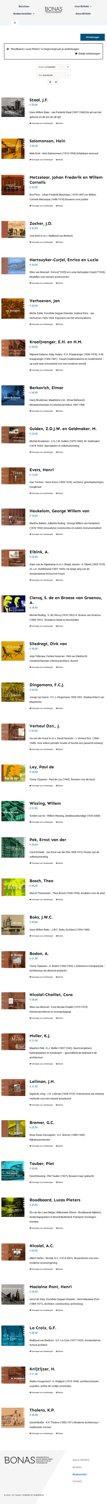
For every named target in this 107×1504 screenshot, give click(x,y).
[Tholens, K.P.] (13, 1418)
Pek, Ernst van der (48, 839)
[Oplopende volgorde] (68, 67)
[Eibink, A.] (13, 558)
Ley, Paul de (42, 766)
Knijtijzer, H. (42, 1368)
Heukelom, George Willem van (59, 510)
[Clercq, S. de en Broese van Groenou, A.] (13, 603)
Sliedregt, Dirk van (48, 643)
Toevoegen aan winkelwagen (42, 123)
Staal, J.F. (39, 99)
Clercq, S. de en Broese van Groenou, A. (66, 600)
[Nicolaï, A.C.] (13, 1252)
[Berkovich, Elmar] (13, 395)
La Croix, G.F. (43, 1327)
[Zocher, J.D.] (13, 229)
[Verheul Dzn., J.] (13, 732)
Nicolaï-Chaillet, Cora (51, 994)
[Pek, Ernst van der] (13, 847)
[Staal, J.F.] (13, 107)
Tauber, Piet (42, 1163)
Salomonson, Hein (47, 140)
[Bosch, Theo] (13, 887)
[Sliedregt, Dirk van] (13, 651)
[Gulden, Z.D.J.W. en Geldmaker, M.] (13, 434)
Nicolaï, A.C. (42, 1245)
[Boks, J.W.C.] (13, 925)
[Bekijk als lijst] (56, 82)
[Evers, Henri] (13, 475)
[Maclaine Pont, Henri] (13, 1294)
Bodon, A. (39, 953)
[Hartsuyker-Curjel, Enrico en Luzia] (13, 265)
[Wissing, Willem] (13, 811)
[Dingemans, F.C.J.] (13, 692)
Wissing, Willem (45, 803)
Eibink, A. (39, 551)
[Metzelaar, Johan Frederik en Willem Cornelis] (13, 185)
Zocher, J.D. (41, 223)
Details (60, 123)
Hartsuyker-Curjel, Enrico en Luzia (64, 259)
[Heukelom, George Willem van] (13, 517)
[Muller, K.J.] (13, 1041)
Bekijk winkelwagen (89, 53)
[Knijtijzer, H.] (13, 1375)
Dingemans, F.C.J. (47, 684)
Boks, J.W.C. (41, 917)
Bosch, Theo (41, 880)
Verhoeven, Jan (45, 300)
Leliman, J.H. (42, 1081)
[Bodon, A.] (13, 959)
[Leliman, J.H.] (13, 1087)
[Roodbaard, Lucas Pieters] (13, 1207)
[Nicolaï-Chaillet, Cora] (13, 1000)
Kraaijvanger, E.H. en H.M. (56, 341)
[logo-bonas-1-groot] (53, 8)
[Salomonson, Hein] (13, 149)
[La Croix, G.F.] (13, 1335)
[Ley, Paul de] (13, 773)
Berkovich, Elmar (46, 387)
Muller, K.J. (40, 1035)
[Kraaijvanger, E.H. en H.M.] (13, 347)
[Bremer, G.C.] (13, 1128)
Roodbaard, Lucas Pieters (55, 1199)
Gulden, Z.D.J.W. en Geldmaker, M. (63, 428)
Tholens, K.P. (42, 1410)
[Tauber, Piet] (13, 1170)
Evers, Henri (42, 469)
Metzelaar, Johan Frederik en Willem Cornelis (66, 180)
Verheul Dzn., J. (45, 725)
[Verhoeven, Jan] (13, 308)
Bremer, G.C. (42, 1122)
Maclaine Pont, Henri (51, 1286)
